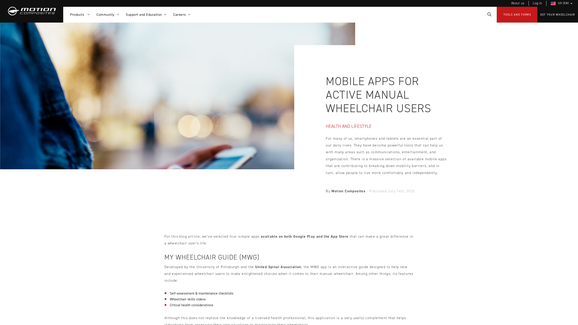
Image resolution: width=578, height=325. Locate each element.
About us (517, 3)
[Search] (489, 14)
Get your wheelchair (557, 14)
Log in (537, 3)
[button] (562, 3)
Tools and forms (517, 14)
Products (78, 14)
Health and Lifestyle (349, 126)
